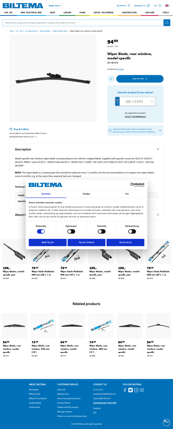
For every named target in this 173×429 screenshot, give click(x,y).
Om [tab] (127, 194)
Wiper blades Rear (60, 31)
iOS (94, 412)
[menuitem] (8, 13)
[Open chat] (166, 422)
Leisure (67, 12)
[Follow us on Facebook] (125, 390)
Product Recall (63, 402)
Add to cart (138, 78)
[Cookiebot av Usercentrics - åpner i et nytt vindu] (132, 185)
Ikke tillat (48, 242)
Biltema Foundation (38, 398)
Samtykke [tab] (46, 194)
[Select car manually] (159, 130)
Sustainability (35, 402)
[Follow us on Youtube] (142, 391)
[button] (168, 5)
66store (120, 69)
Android (97, 408)
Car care (149, 12)
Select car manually (135, 116)
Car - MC (8, 12)
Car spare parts (31, 31)
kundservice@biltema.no (104, 394)
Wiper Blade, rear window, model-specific (12, 349)
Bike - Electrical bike (31, 12)
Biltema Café (34, 394)
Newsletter (34, 389)
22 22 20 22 (98, 389)
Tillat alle (125, 242)
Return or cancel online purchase (72, 416)
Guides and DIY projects (68, 407)
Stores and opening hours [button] (68, 398)
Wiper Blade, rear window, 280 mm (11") (98, 349)
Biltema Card (63, 394)
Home (82, 12)
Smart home (34, 407)
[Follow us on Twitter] (130, 390)
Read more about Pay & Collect (22, 137)
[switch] (71, 231)
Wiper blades (45, 31)
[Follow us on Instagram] (136, 390)
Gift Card (61, 389)
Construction (129, 12)
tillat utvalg (86, 242)
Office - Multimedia (104, 12)
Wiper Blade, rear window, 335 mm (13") (41, 349)
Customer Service (67, 384)
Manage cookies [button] (64, 411)
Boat (52, 12)
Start (11, 31)
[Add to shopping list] (111, 79)
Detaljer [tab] (86, 194)
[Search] (167, 22)
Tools (166, 12)
